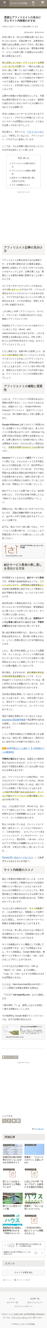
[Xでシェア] (4, 1121)
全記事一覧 (34, 1299)
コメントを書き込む (23, 1272)
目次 (20, 158)
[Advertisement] (23, 217)
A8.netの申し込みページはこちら (17, 857)
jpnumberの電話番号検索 (13, 720)
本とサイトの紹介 (11, 1057)
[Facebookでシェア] (9, 1121)
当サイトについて (34, 1302)
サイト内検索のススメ (21, 185)
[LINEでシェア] (14, 1121)
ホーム (12, 1299)
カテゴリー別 (12, 1302)
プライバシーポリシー (23, 1306)
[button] (18, 1121)
